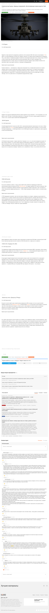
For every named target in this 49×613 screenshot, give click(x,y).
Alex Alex (4, 533)
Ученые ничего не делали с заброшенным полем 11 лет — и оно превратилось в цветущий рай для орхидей (17, 397)
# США (27, 12)
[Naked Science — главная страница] (5, 1)
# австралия (7, 416)
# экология (28, 405)
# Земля (21, 416)
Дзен (24, 363)
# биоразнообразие (9, 405)
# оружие (23, 12)
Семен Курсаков (7, 479)
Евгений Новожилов (6, 553)
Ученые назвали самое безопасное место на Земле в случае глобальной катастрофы (19, 410)
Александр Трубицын (7, 517)
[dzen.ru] (43, 610)
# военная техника (18, 12)
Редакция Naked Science (12, 3)
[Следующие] (47, 586)
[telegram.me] (45, 610)
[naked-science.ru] (47, 610)
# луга (21, 405)
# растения (24, 405)
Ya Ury (4, 487)
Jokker (4, 525)
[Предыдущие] (44, 586)
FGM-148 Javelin (22, 186)
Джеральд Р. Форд (16, 304)
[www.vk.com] (39, 610)
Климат (3, 416)
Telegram (9, 363)
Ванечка (6, 560)
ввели (28, 304)
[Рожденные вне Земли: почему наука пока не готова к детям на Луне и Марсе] (43, 424)
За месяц (45, 392)
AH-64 (12, 127)
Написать (41, 1)
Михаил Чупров (6, 452)
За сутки (36, 392)
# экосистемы (33, 405)
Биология (3, 405)
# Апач (13, 12)
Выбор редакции (31, 12)
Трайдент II (25, 250)
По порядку (45, 440)
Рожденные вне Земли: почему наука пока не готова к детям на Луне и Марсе (19, 421)
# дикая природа (16, 405)
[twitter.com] (37, 610)
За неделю (41, 392)
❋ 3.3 (3, 7)
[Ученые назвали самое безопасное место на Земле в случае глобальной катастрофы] (43, 413)
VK (39, 363)
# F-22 (10, 12)
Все (16, 372)
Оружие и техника (5, 12)
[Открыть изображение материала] (24, 27)
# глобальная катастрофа (14, 416)
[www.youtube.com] (41, 610)
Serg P (4, 510)
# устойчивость (25, 416)
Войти (47, 1)
